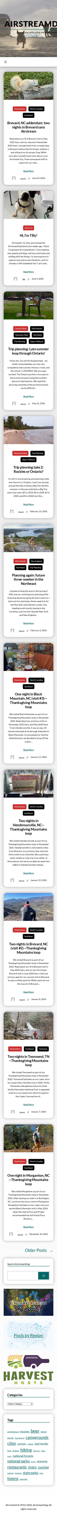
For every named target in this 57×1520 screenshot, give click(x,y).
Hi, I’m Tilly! (28, 235)
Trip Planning (19, 341)
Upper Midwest (36, 341)
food (9, 1451)
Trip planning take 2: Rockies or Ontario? (28, 469)
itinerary (36, 1451)
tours (41, 1473)
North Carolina (36, 108)
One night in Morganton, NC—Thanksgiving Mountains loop (28, 1179)
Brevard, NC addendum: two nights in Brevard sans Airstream (28, 127)
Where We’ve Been (28, 1302)
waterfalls (23, 1479)
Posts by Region (28, 1335)
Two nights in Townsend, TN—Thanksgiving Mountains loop (28, 1060)
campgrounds (37, 1437)
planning (42, 1461)
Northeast (37, 335)
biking (44, 1431)
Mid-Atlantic (37, 328)
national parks (18, 1461)
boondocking (19, 1438)
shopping (18, 1473)
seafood (10, 1473)
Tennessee (43, 1048)
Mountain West (21, 335)
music (9, 1456)
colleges (30, 1444)
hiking (26, 1449)
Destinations (19, 108)
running (43, 1467)
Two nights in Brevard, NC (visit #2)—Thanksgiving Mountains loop (28, 948)
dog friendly (41, 1443)
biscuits (10, 1438)
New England (36, 561)
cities (11, 1443)
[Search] (43, 1275)
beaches (24, 1431)
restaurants (17, 1467)
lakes (43, 1451)
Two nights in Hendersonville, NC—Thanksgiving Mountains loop (28, 827)
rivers (32, 1467)
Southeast (28, 115)
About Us (29, 228)
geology (15, 1451)
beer (35, 1430)
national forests (23, 1456)
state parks (30, 1472)
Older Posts (39, 1250)
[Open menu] (5, 62)
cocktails (21, 1443)
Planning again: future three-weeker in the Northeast (28, 579)
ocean (33, 1461)
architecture (13, 1431)
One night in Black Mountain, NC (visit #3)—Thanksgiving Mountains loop (28, 700)
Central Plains (21, 328)
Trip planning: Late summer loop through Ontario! (28, 351)
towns (12, 1478)
